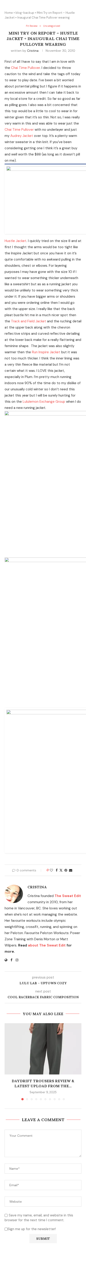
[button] (8, 1062)
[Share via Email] (70, 870)
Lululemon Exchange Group (44, 401)
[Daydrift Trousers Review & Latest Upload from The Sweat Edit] (43, 1048)
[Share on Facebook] (57, 870)
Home (9, 13)
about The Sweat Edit (47, 945)
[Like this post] (51, 870)
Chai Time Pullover (25, 67)
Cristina (33, 51)
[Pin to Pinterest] (65, 870)
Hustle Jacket (15, 241)
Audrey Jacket (21, 135)
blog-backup (25, 13)
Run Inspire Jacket (46, 352)
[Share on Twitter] (61, 870)
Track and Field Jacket (28, 321)
